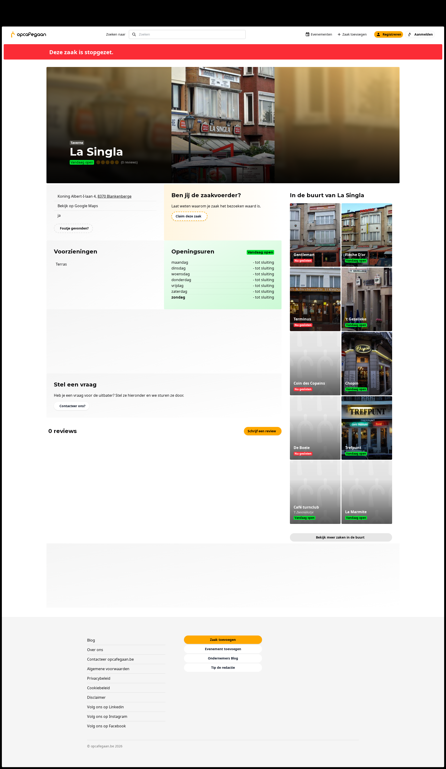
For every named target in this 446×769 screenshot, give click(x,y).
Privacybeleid (98, 678)
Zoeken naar (115, 34)
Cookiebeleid (98, 687)
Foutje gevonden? (74, 228)
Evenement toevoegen (223, 649)
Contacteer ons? (72, 406)
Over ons (95, 649)
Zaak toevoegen (354, 34)
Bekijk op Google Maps (78, 205)
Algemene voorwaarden (108, 668)
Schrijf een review (262, 431)
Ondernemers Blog (223, 658)
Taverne (77, 142)
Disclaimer (96, 697)
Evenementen (321, 34)
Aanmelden (423, 34)
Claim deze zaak (188, 216)
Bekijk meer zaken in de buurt (340, 537)
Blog (91, 640)
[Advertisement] (224, 14)
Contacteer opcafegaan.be (110, 659)
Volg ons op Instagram (107, 716)
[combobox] (187, 34)
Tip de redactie (223, 667)
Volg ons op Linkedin (105, 706)
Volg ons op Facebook (106, 726)
